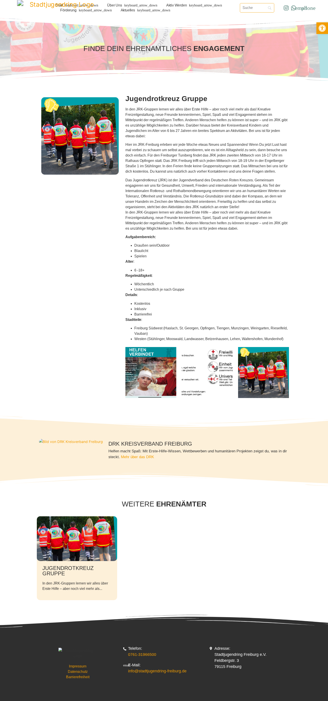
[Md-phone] (308, 7)
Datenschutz (78, 671)
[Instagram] (286, 7)
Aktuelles (128, 10)
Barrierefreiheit (77, 677)
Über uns (114, 5)
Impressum (77, 666)
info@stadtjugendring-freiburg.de (157, 671)
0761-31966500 (142, 654)
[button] (322, 28)
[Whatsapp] (293, 7)
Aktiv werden (176, 5)
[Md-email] (301, 7)
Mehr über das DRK (137, 457)
